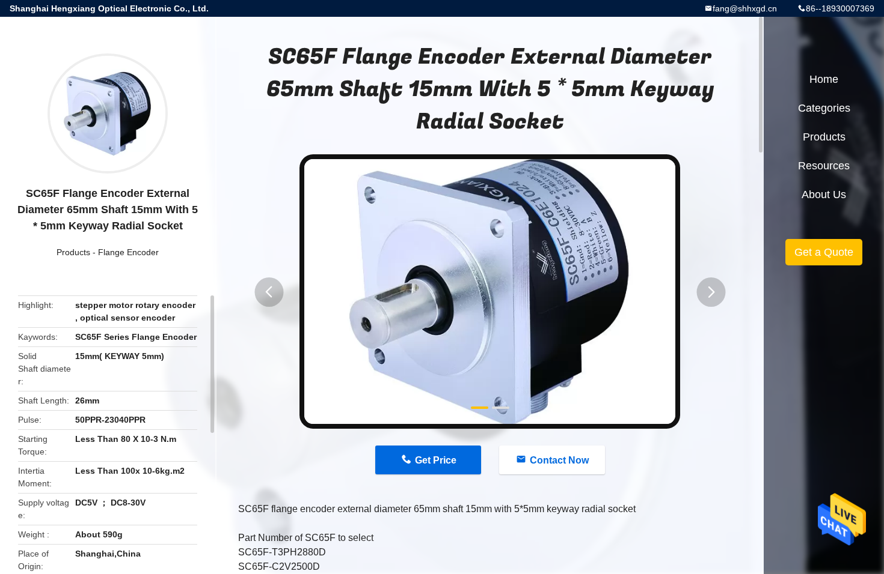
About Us (824, 195)
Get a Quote (823, 252)
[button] (268, 292)
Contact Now (559, 460)
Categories (824, 108)
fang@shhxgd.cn (745, 8)
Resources (824, 166)
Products (73, 252)
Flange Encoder (128, 252)
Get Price (435, 460)
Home (823, 79)
